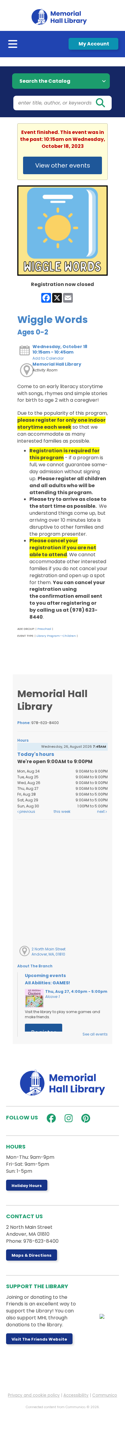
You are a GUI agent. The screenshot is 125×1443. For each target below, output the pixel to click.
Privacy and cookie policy (34, 1395)
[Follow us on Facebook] (50, 1118)
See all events (95, 1034)
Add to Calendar (48, 358)
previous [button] (27, 811)
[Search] (100, 103)
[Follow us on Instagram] (67, 1118)
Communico (104, 1395)
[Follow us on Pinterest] (84, 1118)
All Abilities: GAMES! (47, 983)
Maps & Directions (32, 1255)
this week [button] (62, 811)
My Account (93, 43)
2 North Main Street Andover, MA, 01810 (49, 951)
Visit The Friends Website (39, 1339)
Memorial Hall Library (56, 364)
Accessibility (76, 1395)
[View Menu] (13, 45)
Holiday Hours (27, 1186)
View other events (62, 165)
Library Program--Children (56, 636)
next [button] (101, 811)
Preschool (44, 629)
